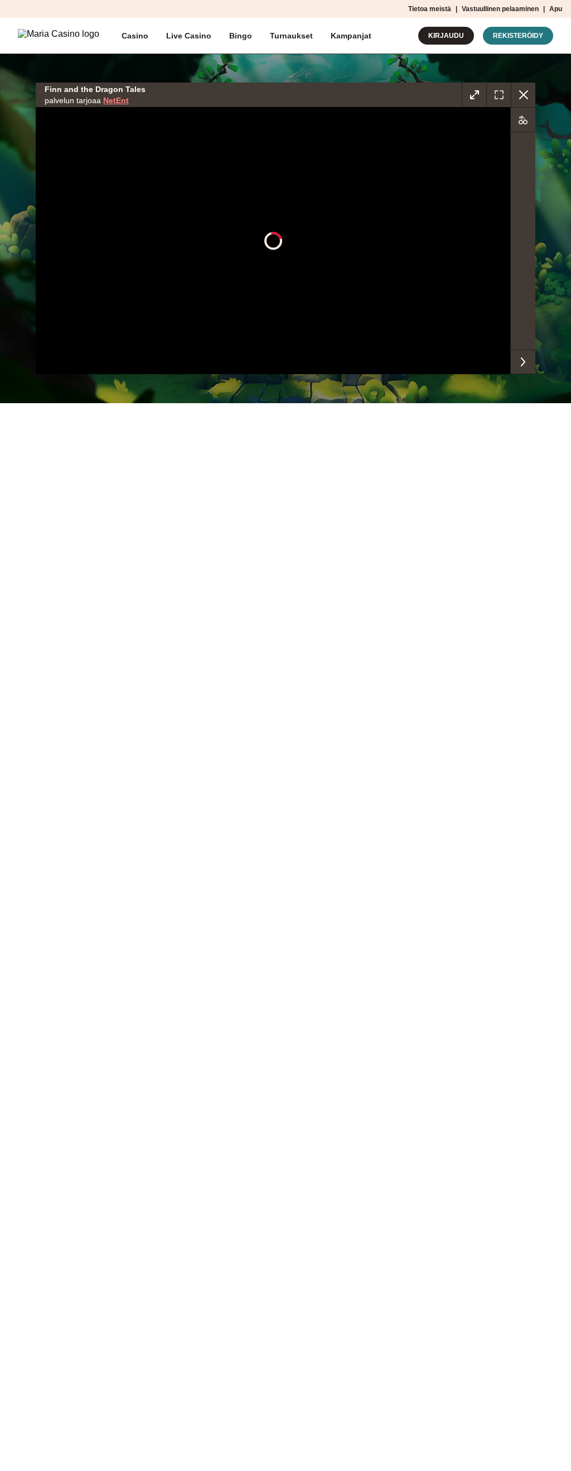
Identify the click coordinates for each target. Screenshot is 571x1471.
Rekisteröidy (518, 36)
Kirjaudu (446, 36)
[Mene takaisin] (523, 95)
